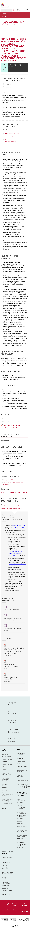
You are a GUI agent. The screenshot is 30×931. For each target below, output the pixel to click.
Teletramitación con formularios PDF (22, 830)
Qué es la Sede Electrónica (21, 753)
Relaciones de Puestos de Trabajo (7, 889)
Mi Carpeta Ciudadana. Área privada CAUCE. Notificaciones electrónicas (21, 815)
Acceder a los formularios (4, 69)
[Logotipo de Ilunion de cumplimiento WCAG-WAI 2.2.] (23, 921)
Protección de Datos (22, 780)
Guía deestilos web (24, 910)
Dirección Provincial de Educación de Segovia (14, 492)
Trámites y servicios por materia (7, 760)
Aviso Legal (6, 904)
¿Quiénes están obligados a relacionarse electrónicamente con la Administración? (15, 135)
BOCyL (4, 808)
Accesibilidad (6, 910)
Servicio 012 (6, 894)
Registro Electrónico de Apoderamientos (7, 872)
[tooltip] (18, 10)
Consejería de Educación (10, 480)
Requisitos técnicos (22, 826)
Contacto (15, 910)
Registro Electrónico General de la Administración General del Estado (7, 801)
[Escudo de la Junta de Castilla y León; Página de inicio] (5, 7)
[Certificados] (15, 927)
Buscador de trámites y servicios (7, 755)
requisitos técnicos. (18, 527)
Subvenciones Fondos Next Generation (5, 779)
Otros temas (26, 10)
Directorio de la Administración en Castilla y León (23, 786)
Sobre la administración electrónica (21, 800)
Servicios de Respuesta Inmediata (5, 786)
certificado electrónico (19, 525)
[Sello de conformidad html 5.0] (13, 920)
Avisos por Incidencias (20, 775)
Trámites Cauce (6, 769)
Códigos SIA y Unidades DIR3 (6, 877)
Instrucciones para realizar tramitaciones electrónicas (15, 553)
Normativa (20, 758)
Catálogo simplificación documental (5, 867)
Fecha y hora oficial (22, 766)
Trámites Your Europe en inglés (6, 773)
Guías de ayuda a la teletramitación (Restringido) (22, 836)
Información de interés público (6, 861)
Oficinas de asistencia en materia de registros (21, 845)
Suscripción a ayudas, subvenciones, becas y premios (7, 793)
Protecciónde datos (15, 904)
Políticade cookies (24, 904)
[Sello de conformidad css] (4, 920)
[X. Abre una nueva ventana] (15, 30)
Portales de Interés (7, 857)
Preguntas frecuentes (20, 822)
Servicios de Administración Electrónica (21, 807)
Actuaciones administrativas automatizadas (6, 883)
